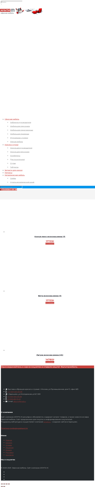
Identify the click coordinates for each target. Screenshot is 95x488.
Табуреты (14, 167)
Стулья (13, 163)
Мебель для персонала (20, 126)
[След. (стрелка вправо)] (4, 486)
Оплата (9, 450)
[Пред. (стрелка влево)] (2, 486)
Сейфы (13, 178)
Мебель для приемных (19, 134)
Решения (9, 448)
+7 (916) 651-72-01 (14, 399)
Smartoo (47, 422)
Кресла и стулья (11, 145)
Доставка (9, 452)
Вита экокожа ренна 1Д (49, 296)
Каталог (9, 443)
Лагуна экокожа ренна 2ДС (49, 355)
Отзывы (9, 445)
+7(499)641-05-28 (9, 189)
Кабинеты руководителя (20, 122)
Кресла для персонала (19, 152)
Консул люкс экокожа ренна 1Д (50, 236)
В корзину (49, 244)
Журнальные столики (19, 138)
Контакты (10, 455)
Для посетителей (17, 159)
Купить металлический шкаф (22, 182)
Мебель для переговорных (21, 130)
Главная (9, 440)
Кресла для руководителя (21, 148)
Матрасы (8, 173)
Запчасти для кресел (13, 170)
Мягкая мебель (16, 142)
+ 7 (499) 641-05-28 (14, 392)
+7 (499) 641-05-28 (14, 396)
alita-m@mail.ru (19, 401)
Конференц (15, 156)
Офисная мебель (12, 119)
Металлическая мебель (15, 175)
